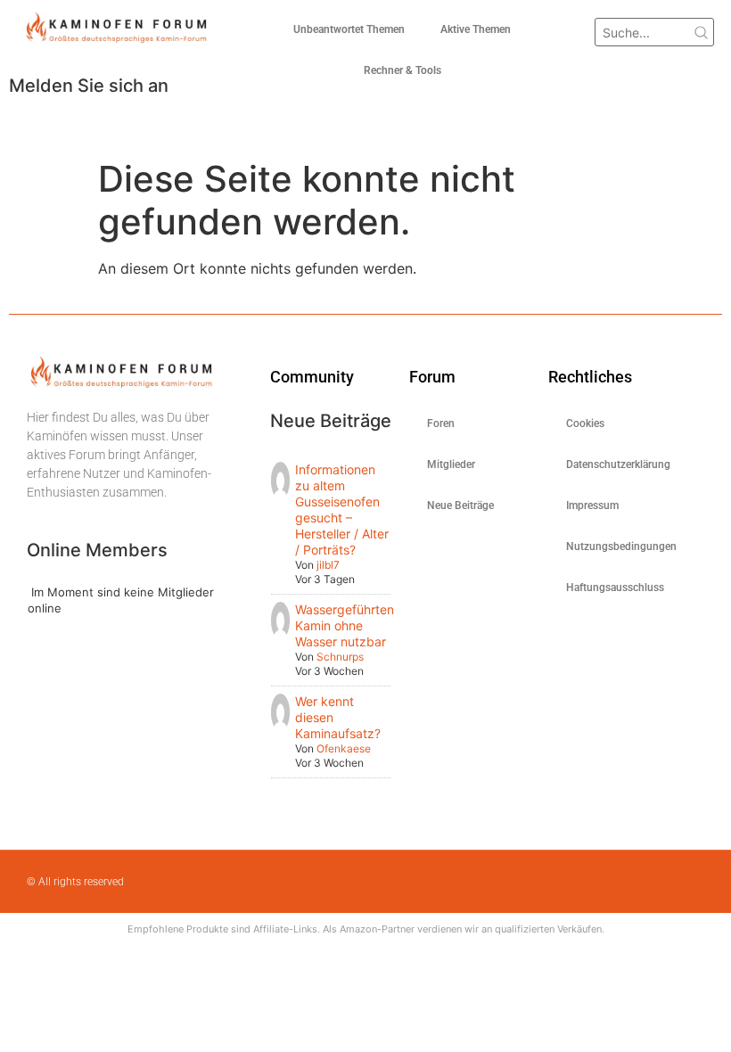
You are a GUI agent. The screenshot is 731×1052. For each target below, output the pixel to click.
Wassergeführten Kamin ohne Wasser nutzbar (344, 625)
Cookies (585, 423)
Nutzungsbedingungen (617, 546)
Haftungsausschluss (615, 587)
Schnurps (340, 656)
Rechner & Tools (402, 70)
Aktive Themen (475, 29)
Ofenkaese (343, 748)
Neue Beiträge (460, 505)
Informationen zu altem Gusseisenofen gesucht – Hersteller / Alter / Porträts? (342, 509)
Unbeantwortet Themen (349, 29)
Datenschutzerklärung (617, 464)
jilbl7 (328, 564)
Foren (441, 423)
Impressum (592, 505)
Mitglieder (451, 464)
